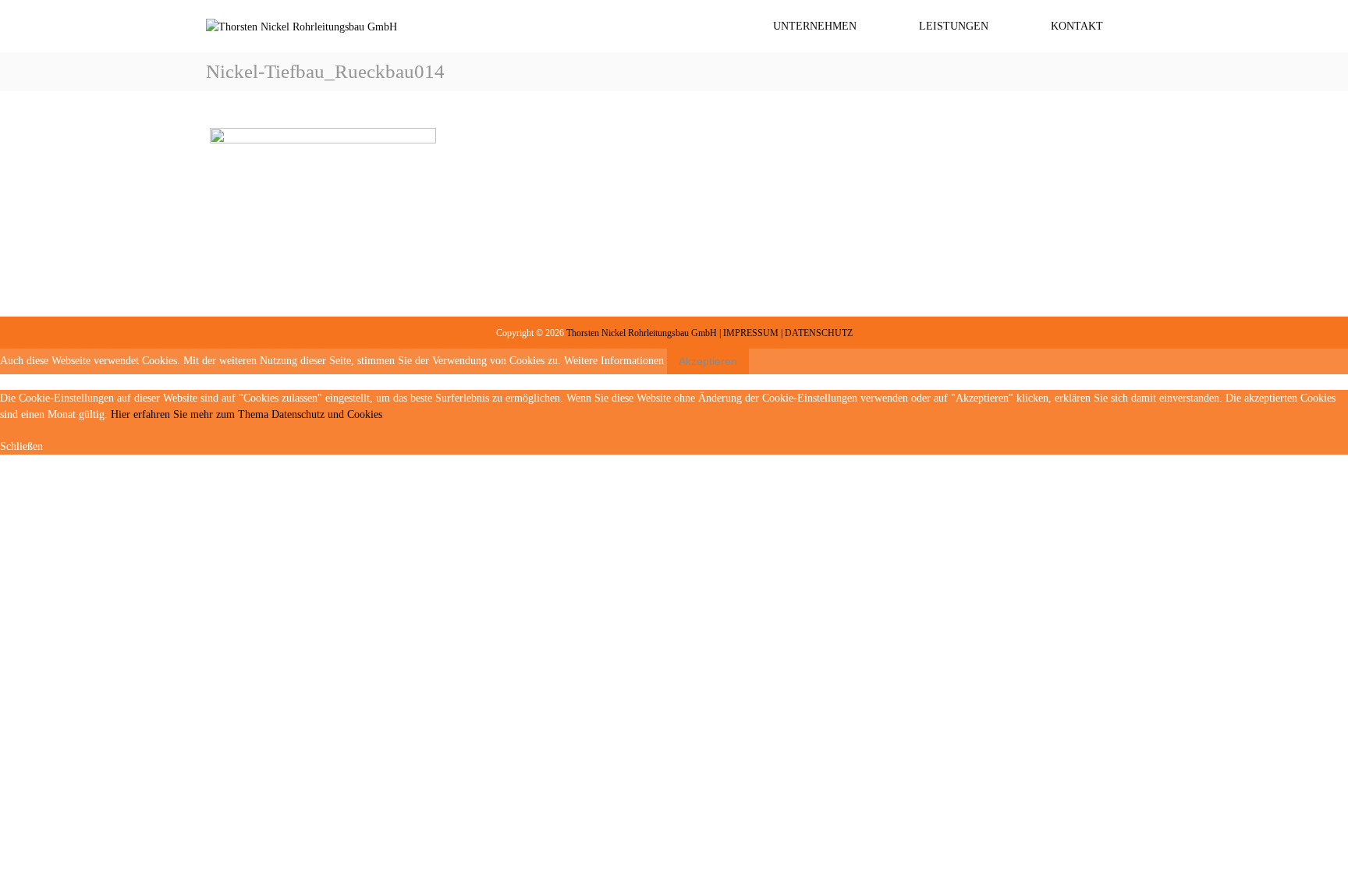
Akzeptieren (708, 361)
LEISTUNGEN (953, 26)
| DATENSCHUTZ (817, 333)
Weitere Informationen (614, 360)
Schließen (21, 446)
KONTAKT (1077, 26)
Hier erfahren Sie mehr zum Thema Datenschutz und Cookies (246, 414)
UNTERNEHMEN (815, 26)
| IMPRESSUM (749, 333)
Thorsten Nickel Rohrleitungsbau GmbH (641, 333)
